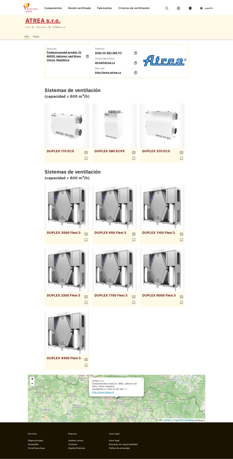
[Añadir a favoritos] (86, 158)
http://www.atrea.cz (108, 72)
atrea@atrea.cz (105, 62)
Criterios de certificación (134, 8)
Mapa (36, 36)
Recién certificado (79, 8)
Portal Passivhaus (36, 448)
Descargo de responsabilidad (123, 444)
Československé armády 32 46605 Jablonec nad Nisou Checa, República (64, 56)
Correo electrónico (105, 58)
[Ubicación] (190, 8)
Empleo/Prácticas (76, 448)
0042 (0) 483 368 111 (108, 52)
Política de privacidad (119, 448)
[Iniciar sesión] (178, 8)
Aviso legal (114, 440)
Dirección (51, 49)
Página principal (35, 440)
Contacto (72, 444)
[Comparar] (86, 152)
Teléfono (99, 49)
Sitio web (100, 68)
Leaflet (166, 420)
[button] (142, 379)
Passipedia (33, 444)
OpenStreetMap (184, 420)
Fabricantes (104, 8)
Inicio (27, 27)
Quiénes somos (75, 440)
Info (26, 36)
